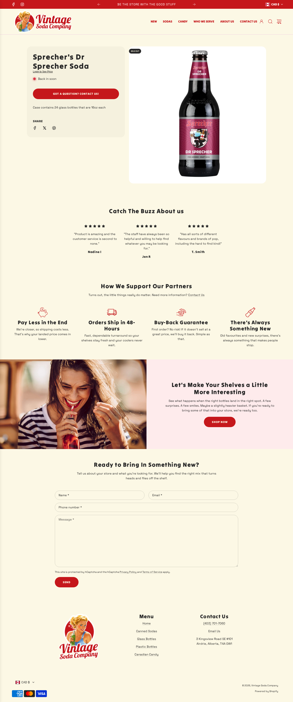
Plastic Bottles (146, 646)
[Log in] (261, 21)
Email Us (214, 631)
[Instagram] (22, 4)
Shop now (220, 422)
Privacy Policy (128, 572)
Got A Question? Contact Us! (76, 94)
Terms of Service (152, 572)
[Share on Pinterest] (54, 129)
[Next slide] (194, 4)
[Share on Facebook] (34, 129)
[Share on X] (44, 129)
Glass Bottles (146, 639)
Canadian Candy (146, 654)
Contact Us (196, 295)
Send (67, 582)
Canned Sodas (146, 631)
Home (147, 623)
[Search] (270, 21)
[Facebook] (13, 4)
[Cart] (279, 21)
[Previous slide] (99, 4)
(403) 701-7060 (214, 623)
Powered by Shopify (266, 691)
